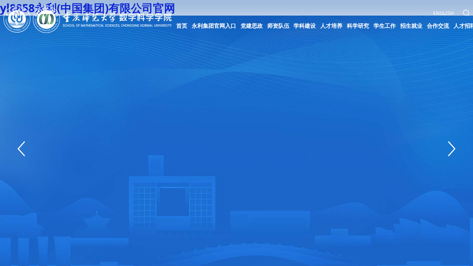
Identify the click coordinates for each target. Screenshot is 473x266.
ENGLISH (443, 13)
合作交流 (438, 25)
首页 (181, 25)
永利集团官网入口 (214, 25)
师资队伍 (278, 25)
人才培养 (331, 25)
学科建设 (305, 25)
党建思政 (252, 25)
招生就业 (411, 25)
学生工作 (385, 25)
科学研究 (358, 25)
